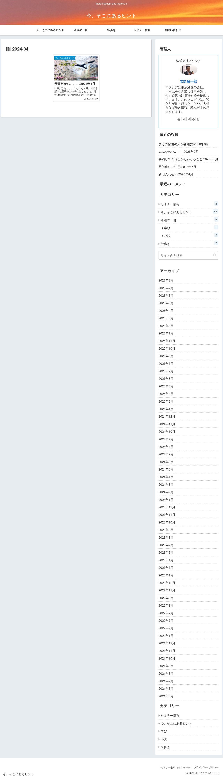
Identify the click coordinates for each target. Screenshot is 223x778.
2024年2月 (166, 492)
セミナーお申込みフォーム (175, 767)
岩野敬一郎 (188, 81)
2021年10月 (167, 658)
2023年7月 (166, 544)
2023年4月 (166, 560)
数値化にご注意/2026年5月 (177, 166)
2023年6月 (166, 552)
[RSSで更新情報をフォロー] (198, 119)
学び (190, 227)
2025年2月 (166, 401)
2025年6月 (166, 378)
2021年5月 (166, 696)
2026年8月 (166, 280)
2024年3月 (166, 484)
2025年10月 (167, 348)
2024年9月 (166, 439)
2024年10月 (167, 431)
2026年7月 (166, 288)
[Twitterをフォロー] (184, 119)
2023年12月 (167, 507)
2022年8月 (166, 605)
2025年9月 (166, 355)
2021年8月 (166, 673)
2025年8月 (166, 363)
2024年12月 (167, 416)
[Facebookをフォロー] (188, 119)
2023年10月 (167, 522)
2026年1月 (166, 333)
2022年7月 (166, 613)
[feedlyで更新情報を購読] (193, 119)
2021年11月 (167, 650)
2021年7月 (166, 681)
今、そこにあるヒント (189, 211)
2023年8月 (166, 537)
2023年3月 (166, 567)
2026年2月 (166, 325)
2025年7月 (166, 371)
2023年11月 (167, 514)
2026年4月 (166, 310)
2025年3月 (166, 393)
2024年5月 (166, 469)
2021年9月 (166, 665)
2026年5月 (166, 303)
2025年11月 (167, 340)
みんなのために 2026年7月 (179, 151)
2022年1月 (166, 635)
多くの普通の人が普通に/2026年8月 (184, 144)
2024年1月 (166, 499)
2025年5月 (166, 386)
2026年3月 (166, 318)
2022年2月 (166, 628)
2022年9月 (166, 597)
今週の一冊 (189, 219)
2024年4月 (166, 476)
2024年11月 (167, 424)
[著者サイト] (179, 119)
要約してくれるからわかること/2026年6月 (188, 159)
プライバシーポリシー (206, 767)
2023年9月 (166, 529)
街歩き (189, 243)
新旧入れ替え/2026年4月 (176, 174)
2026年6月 (166, 295)
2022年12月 (167, 582)
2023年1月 (166, 575)
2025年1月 (166, 408)
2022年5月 (166, 620)
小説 (190, 235)
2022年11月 (167, 590)
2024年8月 (166, 446)
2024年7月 (166, 454)
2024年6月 (166, 461)
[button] (215, 255)
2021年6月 (166, 688)
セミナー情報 (189, 204)
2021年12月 (167, 643)
